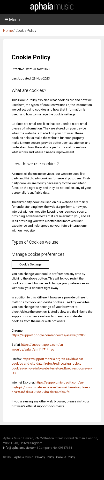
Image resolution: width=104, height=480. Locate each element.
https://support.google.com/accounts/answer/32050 (49, 335)
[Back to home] (52, 12)
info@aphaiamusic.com (20, 447)
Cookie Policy (65, 457)
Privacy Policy (44, 457)
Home (8, 30)
